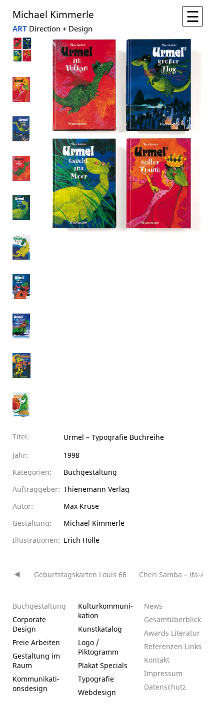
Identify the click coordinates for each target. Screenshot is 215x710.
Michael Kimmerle (53, 13)
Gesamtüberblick (172, 619)
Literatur (185, 633)
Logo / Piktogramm (98, 647)
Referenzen (163, 646)
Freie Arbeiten (36, 642)
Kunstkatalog (100, 629)
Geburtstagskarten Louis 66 (80, 574)
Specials (114, 665)
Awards (156, 633)
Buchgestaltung (90, 472)
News (153, 606)
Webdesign (97, 692)
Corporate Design (29, 624)
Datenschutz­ (165, 687)
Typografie (96, 679)
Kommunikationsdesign (36, 683)
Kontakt (157, 660)
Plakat (88, 665)
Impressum (163, 673)
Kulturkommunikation (105, 610)
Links (193, 646)
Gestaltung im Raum (36, 660)
